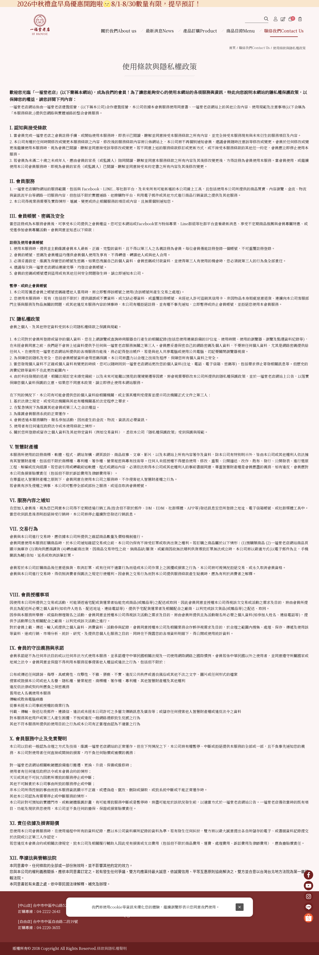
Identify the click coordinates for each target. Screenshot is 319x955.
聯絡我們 (254, 47)
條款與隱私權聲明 (112, 948)
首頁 (232, 47)
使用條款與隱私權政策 (289, 48)
